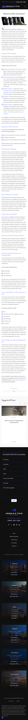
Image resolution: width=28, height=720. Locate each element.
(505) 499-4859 (15, 659)
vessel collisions (11, 112)
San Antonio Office (14, 685)
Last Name (5, 464)
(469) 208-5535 (14, 613)
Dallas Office (14, 618)
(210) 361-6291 (14, 680)
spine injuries (6, 79)
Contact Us (14, 546)
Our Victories (14, 542)
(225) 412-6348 (14, 591)
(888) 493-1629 (21, 2)
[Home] (11, 7)
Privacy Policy (11, 701)
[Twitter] (11, 525)
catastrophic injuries (7, 92)
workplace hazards (7, 90)
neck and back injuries (17, 69)
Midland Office (14, 639)
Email (4, 469)
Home (14, 533)
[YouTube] (14, 525)
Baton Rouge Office (14, 596)
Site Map (18, 701)
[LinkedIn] (19, 525)
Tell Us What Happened (8, 487)
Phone (4, 473)
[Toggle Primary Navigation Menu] (25, 6)
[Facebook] (9, 525)
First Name (5, 459)
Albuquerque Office (14, 663)
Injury (14, 391)
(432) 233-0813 (14, 635)
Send (14, 500)
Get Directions (14, 572)
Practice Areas (14, 539)
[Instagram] (16, 525)
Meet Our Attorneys (14, 536)
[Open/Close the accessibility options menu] (2, 717)
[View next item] (25, 403)
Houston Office (14, 574)
